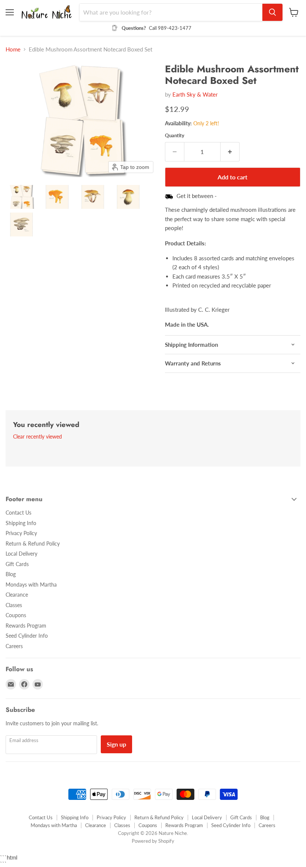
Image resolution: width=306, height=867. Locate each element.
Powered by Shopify (153, 841)
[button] (21, 197)
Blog (11, 574)
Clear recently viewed (37, 437)
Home (13, 49)
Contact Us (18, 512)
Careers (14, 646)
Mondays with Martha (31, 584)
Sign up (116, 744)
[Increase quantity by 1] (230, 151)
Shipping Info (21, 523)
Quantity (174, 135)
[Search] (272, 12)
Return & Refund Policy (33, 543)
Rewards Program (26, 625)
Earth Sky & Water (195, 94)
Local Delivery (21, 553)
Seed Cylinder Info (27, 635)
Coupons (16, 615)
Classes (14, 605)
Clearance (17, 594)
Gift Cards (17, 564)
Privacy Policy (21, 533)
